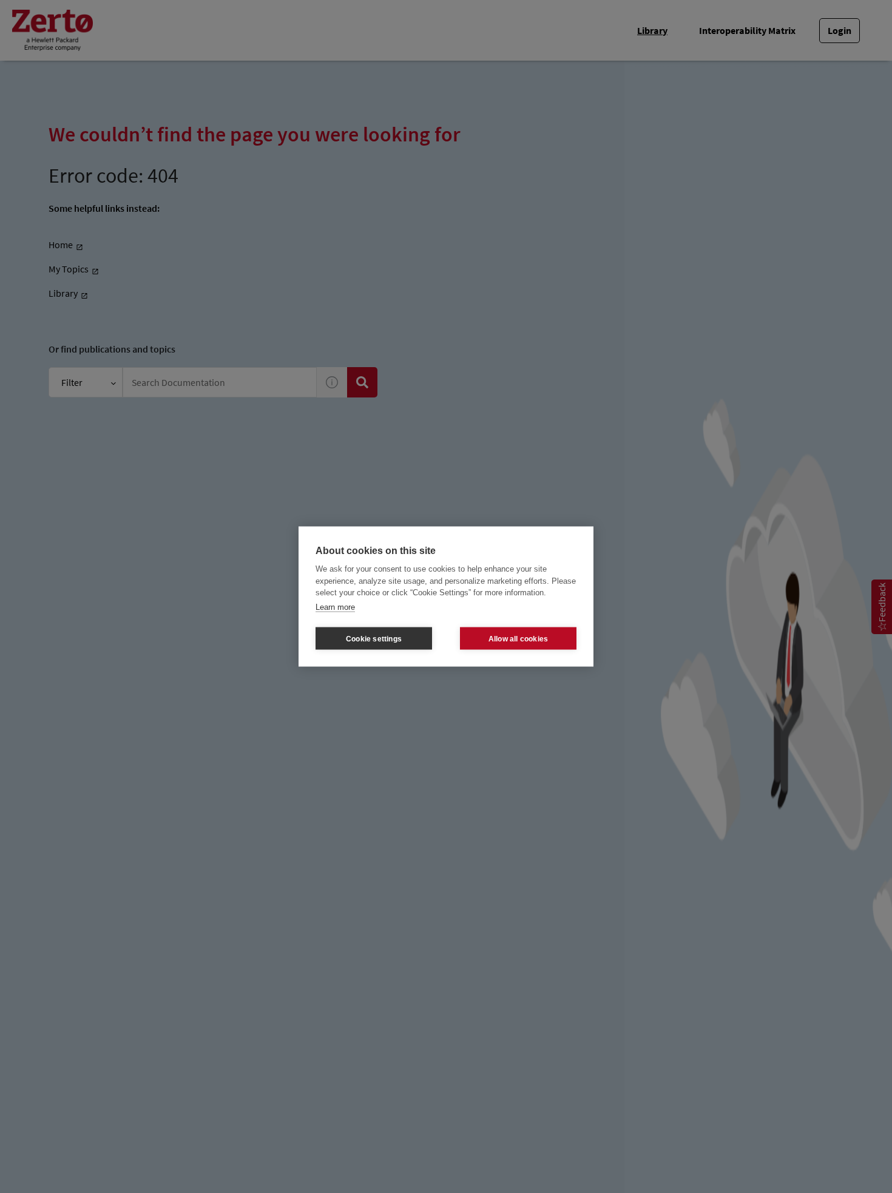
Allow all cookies (518, 638)
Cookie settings (374, 638)
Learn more (335, 606)
